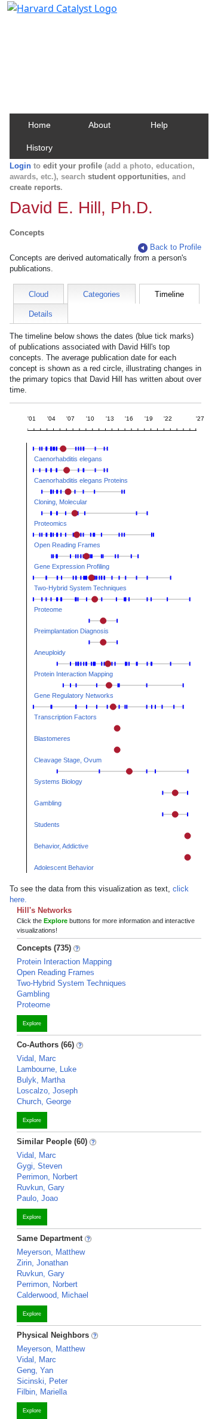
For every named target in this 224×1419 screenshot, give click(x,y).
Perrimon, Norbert (47, 1176)
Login (20, 165)
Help (159, 125)
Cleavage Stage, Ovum (68, 760)
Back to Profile (175, 247)
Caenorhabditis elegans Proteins (81, 480)
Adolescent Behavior (64, 867)
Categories (101, 294)
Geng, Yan (35, 1370)
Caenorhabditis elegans (68, 458)
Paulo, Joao (37, 1198)
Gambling (48, 803)
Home (39, 125)
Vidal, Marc (36, 1058)
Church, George (44, 1101)
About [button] (99, 125)
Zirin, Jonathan (42, 1262)
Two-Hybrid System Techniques (80, 587)
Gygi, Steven (39, 1165)
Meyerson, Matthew (51, 1252)
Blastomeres (52, 738)
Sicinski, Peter (42, 1381)
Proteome (48, 609)
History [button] (39, 147)
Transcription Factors (65, 717)
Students (47, 824)
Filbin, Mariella (42, 1391)
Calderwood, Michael (52, 1295)
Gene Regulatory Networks (73, 695)
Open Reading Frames (67, 544)
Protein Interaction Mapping (73, 674)
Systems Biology (58, 781)
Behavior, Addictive (61, 846)
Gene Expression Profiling (71, 566)
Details (41, 313)
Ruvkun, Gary (41, 1187)
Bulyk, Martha (41, 1079)
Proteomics (50, 523)
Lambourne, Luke (46, 1069)
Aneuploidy (50, 652)
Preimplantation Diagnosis (71, 631)
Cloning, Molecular (60, 501)
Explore (32, 1023)
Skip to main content (50, 14)
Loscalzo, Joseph (47, 1090)
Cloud (38, 294)
